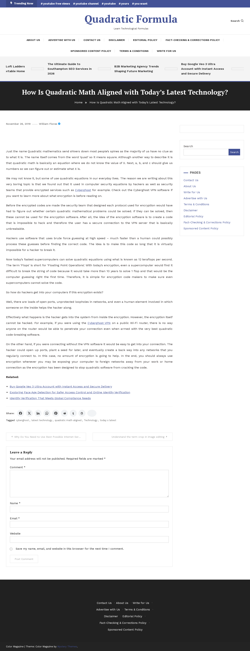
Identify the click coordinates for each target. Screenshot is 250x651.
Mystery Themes (67, 646)
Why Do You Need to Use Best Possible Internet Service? (49, 436)
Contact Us (91, 40)
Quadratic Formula (131, 19)
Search (235, 20)
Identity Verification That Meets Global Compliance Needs (50, 398)
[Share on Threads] (82, 413)
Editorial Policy (145, 40)
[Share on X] (29, 413)
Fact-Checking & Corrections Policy (193, 40)
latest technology (41, 420)
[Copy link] (91, 413)
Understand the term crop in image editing (138, 436)
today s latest (108, 420)
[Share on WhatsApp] (46, 413)
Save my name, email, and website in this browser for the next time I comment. (70, 548)
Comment (17, 467)
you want (141, 3)
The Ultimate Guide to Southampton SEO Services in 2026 (65, 68)
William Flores (48, 123)
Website (15, 533)
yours (125, 3)
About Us (33, 40)
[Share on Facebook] (20, 413)
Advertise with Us (61, 40)
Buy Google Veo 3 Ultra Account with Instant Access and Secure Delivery (197, 68)
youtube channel (87, 3)
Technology (90, 420)
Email (15, 518)
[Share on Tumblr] (73, 413)
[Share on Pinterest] (55, 413)
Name (15, 503)
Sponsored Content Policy (90, 50)
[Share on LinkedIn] (38, 413)
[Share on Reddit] (64, 413)
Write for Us (166, 50)
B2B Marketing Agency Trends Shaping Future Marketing (132, 69)
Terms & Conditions (134, 50)
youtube (110, 3)
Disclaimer (117, 40)
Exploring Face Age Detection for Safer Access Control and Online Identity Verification (70, 392)
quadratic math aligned (68, 420)
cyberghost (22, 420)
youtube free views (56, 3)
